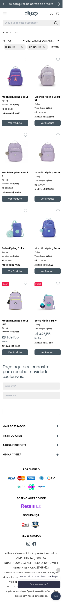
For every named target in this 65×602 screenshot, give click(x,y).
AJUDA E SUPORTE (14, 445)
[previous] (3, 4)
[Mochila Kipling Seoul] (15, 74)
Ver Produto (15, 123)
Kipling (35, 47)
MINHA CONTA (12, 454)
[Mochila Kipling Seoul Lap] (15, 298)
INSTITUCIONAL (12, 436)
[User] (51, 13)
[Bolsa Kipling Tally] (15, 225)
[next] (59, 4)
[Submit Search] (56, 23)
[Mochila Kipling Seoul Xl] (47, 74)
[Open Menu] (4, 14)
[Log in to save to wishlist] (25, 59)
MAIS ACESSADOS (14, 426)
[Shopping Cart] (57, 13)
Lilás (10, 47)
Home (5, 32)
